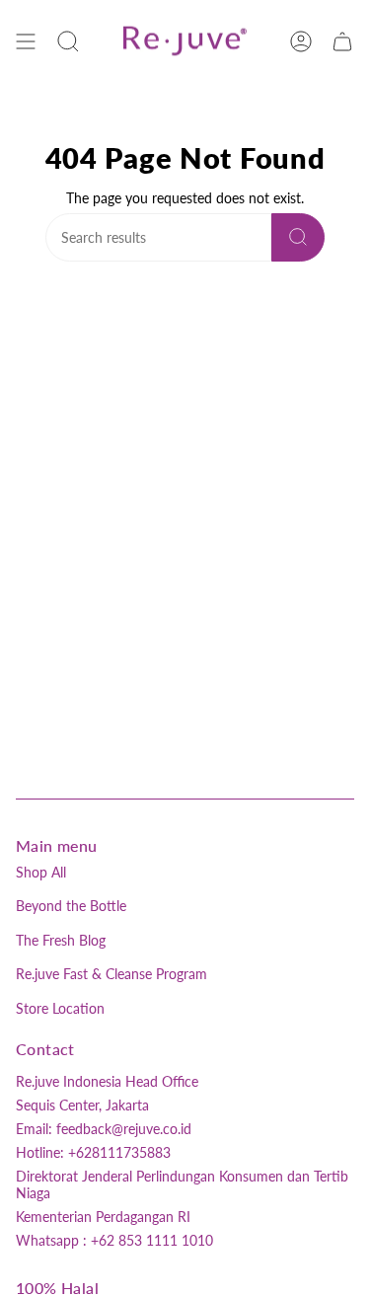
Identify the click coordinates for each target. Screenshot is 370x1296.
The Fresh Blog (61, 940)
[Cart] (342, 41)
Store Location (60, 1008)
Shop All (41, 872)
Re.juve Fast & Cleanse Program (111, 973)
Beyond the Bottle (71, 905)
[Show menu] (25, 41)
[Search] (298, 237)
